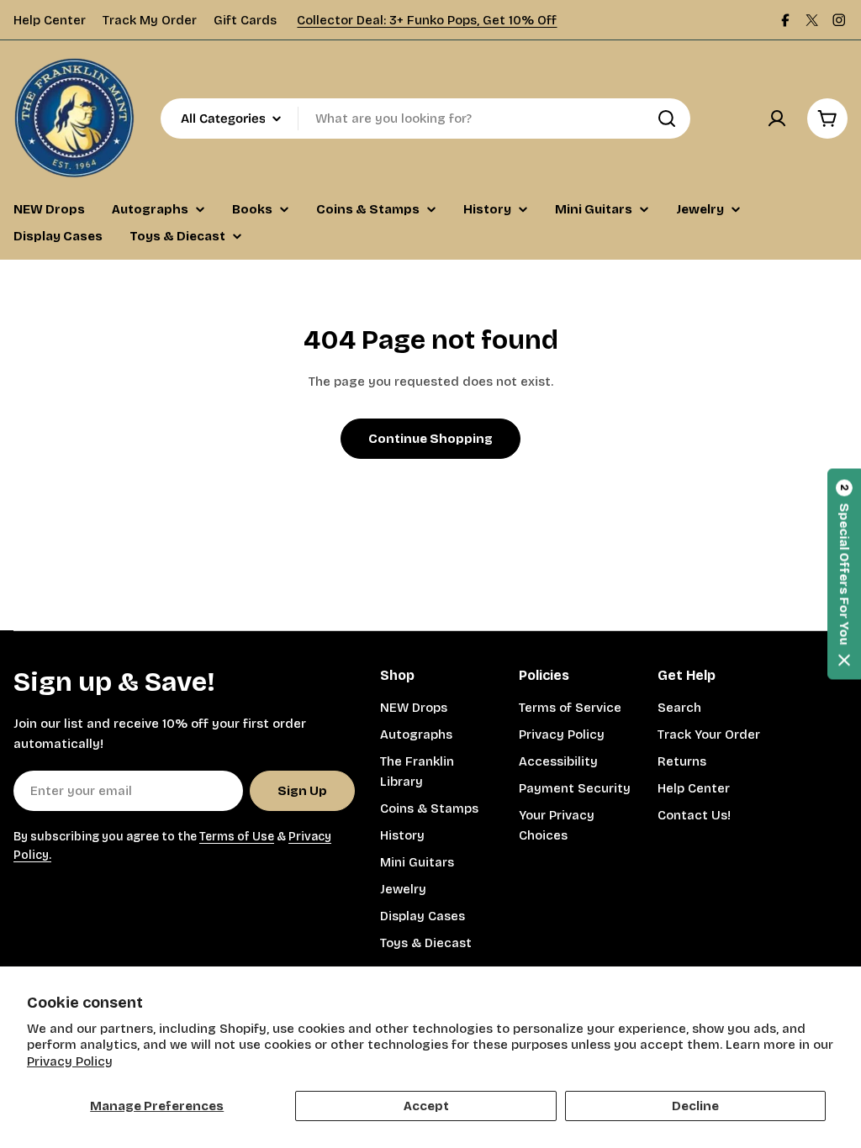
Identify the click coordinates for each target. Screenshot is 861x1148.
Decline (695, 1106)
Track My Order (150, 20)
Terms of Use (236, 836)
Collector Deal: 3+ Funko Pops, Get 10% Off (427, 20)
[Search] (667, 118)
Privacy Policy (70, 1061)
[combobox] (425, 118)
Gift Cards (245, 20)
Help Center (49, 20)
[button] (844, 574)
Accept (426, 1106)
